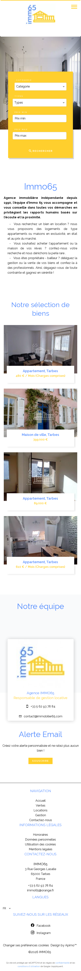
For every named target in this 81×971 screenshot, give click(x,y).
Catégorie (24, 80)
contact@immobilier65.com (43, 716)
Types (19, 96)
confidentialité (62, 963)
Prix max (21, 129)
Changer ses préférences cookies (26, 945)
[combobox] (40, 86)
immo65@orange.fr (40, 890)
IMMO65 (40, 864)
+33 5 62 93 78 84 (43, 706)
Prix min (21, 112)
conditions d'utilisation (29, 966)
